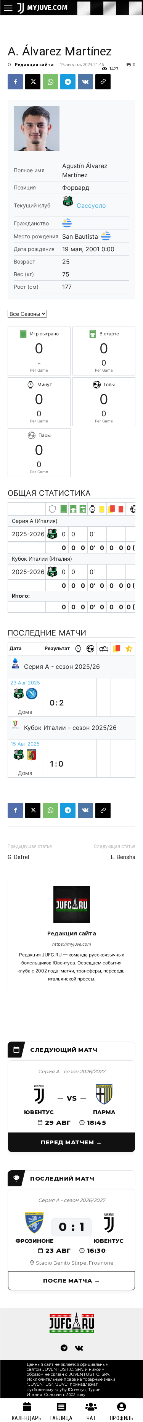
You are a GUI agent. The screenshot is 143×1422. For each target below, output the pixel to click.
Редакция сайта (34, 64)
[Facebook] (15, 81)
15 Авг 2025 (25, 744)
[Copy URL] (103, 81)
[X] (32, 81)
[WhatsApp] (50, 81)
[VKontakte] (79, 1348)
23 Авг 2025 (25, 683)
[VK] (85, 81)
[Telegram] (68, 81)
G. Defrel (18, 857)
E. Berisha (123, 857)
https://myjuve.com (71, 944)
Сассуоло (91, 205)
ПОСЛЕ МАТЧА (67, 1280)
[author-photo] (71, 922)
